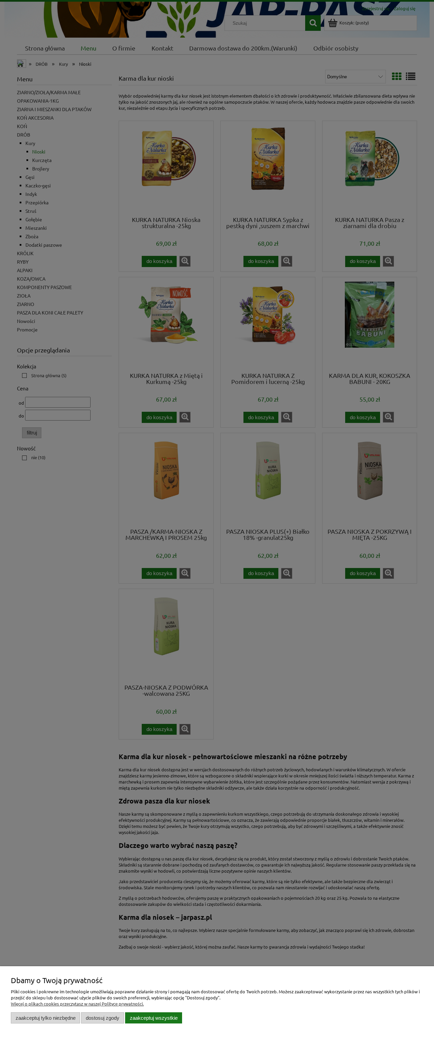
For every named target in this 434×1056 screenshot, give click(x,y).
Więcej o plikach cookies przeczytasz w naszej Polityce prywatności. (77, 1004)
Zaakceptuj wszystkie (154, 1018)
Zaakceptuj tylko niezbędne (46, 1018)
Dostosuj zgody (102, 1018)
